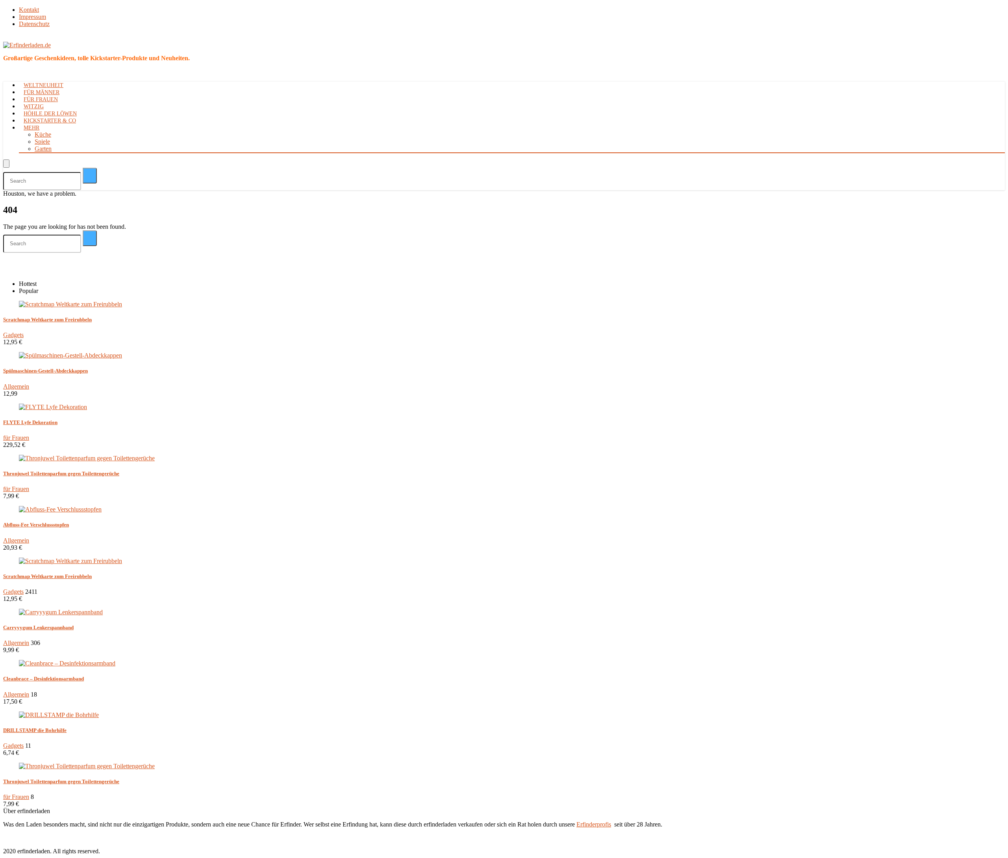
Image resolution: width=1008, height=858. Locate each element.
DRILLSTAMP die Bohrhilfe (35, 730)
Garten (43, 148)
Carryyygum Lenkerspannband (38, 627)
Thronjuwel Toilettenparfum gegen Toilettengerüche (61, 473)
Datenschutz (34, 23)
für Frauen (41, 99)
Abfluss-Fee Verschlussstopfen (36, 525)
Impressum (32, 16)
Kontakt (29, 9)
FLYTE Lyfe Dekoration (30, 422)
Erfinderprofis (593, 824)
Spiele (42, 141)
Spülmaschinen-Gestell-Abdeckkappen (45, 371)
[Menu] (6, 163)
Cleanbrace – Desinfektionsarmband (43, 679)
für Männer (41, 92)
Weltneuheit (43, 85)
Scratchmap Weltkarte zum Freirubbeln (47, 319)
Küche (43, 134)
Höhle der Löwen (50, 114)
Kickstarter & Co (50, 121)
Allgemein (16, 386)
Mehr (31, 128)
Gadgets (13, 335)
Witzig (34, 106)
